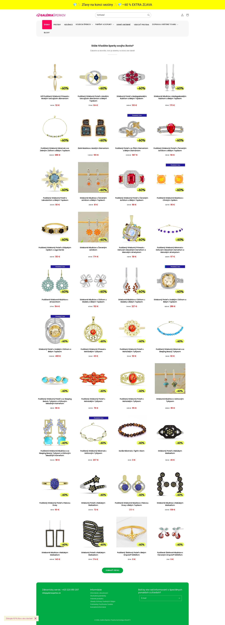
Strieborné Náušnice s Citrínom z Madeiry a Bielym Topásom (93, 301)
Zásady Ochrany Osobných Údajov (102, 601)
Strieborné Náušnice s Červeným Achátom (93, 248)
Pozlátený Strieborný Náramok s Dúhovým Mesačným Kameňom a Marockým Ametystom (170, 249)
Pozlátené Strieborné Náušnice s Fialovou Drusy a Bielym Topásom (131, 504)
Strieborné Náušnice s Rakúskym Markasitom (170, 504)
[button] (84, 24)
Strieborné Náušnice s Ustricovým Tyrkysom (170, 400)
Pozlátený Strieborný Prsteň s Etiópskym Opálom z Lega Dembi (55, 248)
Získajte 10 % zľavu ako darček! (19, 618)
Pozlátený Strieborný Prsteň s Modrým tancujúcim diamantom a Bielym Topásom (93, 98)
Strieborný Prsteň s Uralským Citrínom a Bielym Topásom (170, 301)
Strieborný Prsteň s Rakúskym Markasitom (170, 452)
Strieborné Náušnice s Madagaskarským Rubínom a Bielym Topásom (170, 97)
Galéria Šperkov (105, 620)
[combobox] (123, 15)
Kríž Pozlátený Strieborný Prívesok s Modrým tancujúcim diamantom (55, 97)
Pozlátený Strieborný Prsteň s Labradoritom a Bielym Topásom (55, 199)
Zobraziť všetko (112, 570)
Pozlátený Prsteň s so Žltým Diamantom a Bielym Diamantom (131, 149)
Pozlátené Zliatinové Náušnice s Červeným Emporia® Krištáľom (170, 553)
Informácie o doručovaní (99, 593)
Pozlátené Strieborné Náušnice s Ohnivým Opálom (170, 199)
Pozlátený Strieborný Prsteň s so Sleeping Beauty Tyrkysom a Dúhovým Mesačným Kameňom (55, 401)
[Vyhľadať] (148, 15)
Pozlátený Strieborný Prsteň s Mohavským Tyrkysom (132, 350)
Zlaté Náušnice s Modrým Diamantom (93, 148)
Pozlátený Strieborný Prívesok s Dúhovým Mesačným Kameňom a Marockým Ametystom (132, 249)
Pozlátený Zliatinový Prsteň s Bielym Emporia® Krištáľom (131, 553)
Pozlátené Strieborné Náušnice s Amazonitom (55, 301)
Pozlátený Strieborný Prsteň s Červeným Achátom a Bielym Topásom (170, 149)
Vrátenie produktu (96, 599)
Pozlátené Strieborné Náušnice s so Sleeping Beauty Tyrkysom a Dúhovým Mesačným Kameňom (55, 453)
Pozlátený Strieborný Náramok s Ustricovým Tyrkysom (93, 452)
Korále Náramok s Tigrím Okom (131, 451)
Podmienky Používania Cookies (101, 604)
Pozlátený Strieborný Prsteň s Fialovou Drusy (54, 504)
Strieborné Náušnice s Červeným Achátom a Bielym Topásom (93, 199)
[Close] (35, 618)
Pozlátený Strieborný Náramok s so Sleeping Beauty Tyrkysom (170, 350)
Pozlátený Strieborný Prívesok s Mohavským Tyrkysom (93, 350)
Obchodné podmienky (98, 596)
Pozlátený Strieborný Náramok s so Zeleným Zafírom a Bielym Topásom (55, 149)
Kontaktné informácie (98, 607)
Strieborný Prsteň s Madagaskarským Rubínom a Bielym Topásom (132, 97)
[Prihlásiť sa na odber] (179, 598)
